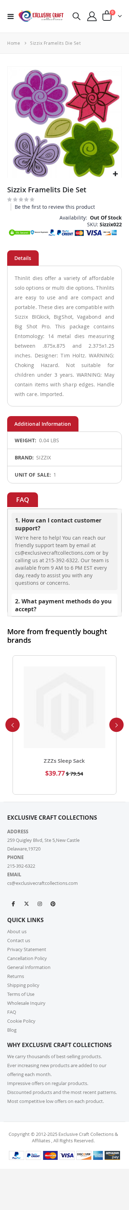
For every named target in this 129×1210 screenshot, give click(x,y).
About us (17, 931)
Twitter (26, 903)
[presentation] (12, 725)
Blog (11, 1030)
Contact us (18, 940)
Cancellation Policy (27, 958)
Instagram (39, 903)
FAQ (11, 1012)
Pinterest (53, 903)
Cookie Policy (21, 1021)
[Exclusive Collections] (41, 16)
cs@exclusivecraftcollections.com (42, 883)
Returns (15, 976)
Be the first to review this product (55, 206)
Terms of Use (20, 994)
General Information (29, 967)
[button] (115, 174)
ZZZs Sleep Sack (64, 761)
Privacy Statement (26, 949)
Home (13, 43)
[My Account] (92, 16)
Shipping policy (23, 985)
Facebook (13, 903)
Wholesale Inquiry (26, 1003)
